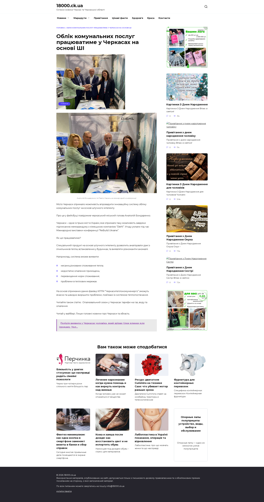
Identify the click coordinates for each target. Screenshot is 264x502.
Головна (60, 28)
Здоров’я (137, 18)
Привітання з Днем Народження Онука (179, 238)
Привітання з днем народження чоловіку (181, 134)
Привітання (101, 18)
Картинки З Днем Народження (187, 104)
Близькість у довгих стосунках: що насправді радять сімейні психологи (73, 374)
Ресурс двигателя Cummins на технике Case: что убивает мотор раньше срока (151, 384)
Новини (61, 18)
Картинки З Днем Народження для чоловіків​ (187, 186)
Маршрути (80, 18)
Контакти (164, 18)
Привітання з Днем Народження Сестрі (179, 269)
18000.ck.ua (69, 5)
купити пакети (64, 491)
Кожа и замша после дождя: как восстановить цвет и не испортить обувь (112, 439)
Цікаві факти (120, 18)
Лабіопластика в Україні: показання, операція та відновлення (151, 438)
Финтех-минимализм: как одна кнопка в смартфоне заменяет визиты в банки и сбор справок (71, 441)
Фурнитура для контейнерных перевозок (184, 383)
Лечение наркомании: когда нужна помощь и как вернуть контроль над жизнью (111, 384)
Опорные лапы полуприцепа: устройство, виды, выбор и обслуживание (190, 424)
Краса (150, 18)
